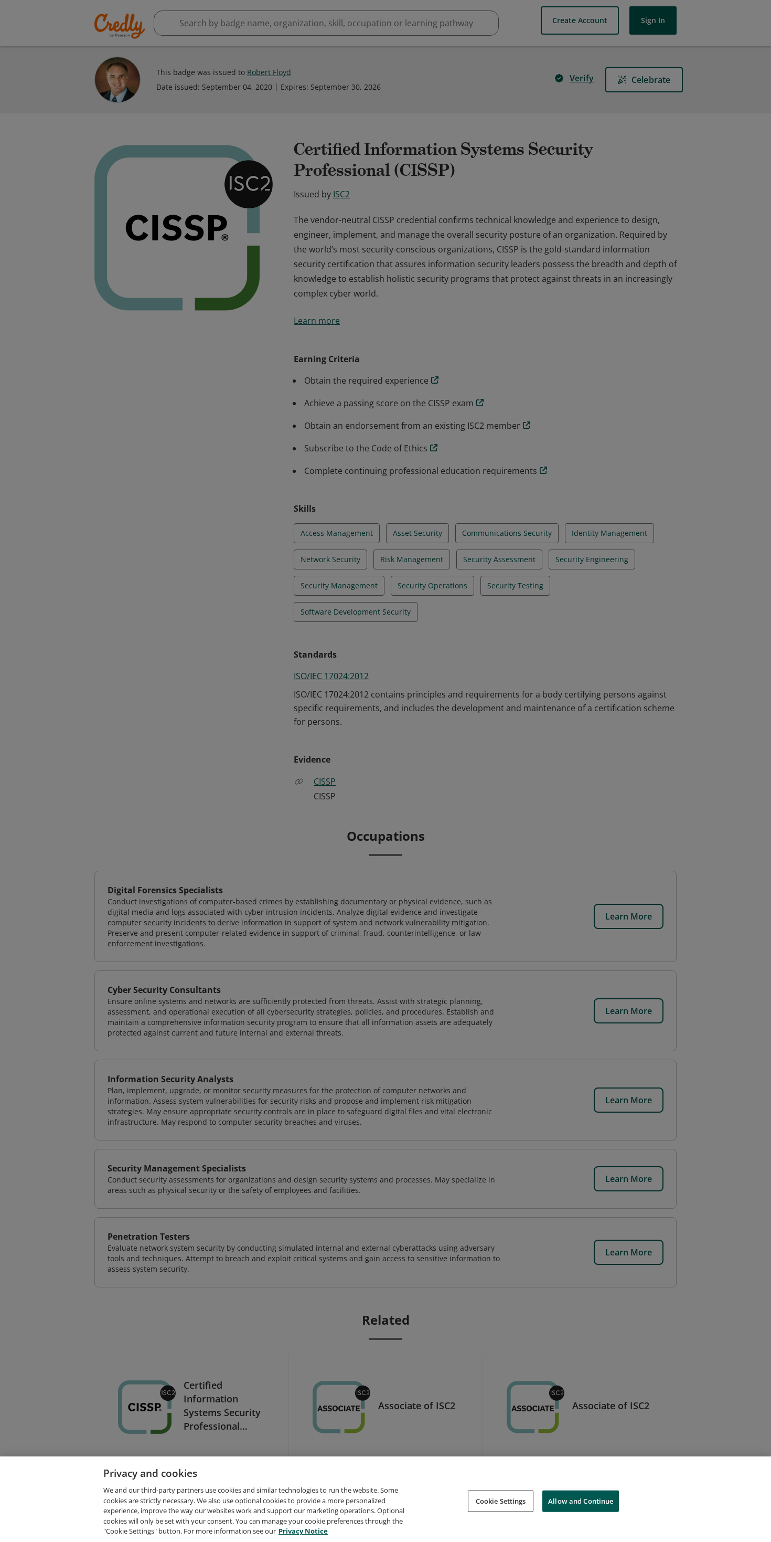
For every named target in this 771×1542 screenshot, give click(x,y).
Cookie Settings (501, 1500)
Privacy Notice (303, 1531)
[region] (385, 1499)
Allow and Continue (580, 1500)
